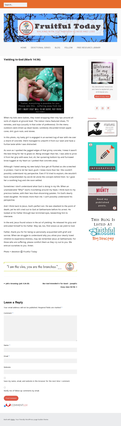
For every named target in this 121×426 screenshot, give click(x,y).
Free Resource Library (89, 47)
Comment (8, 313)
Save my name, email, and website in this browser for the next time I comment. (37, 381)
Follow (69, 47)
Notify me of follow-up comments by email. (21, 390)
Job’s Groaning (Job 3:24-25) (17, 283)
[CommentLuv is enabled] (17, 406)
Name (7, 345)
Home (23, 47)
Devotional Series (41, 47)
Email (7, 356)
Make (13, 419)
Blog (57, 47)
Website (7, 367)
